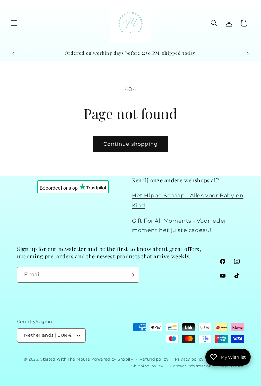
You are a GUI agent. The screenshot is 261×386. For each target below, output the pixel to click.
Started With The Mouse (65, 359)
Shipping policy (147, 366)
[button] (14, 23)
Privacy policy (189, 359)
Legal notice (231, 366)
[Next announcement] (247, 53)
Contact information (191, 366)
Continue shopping (130, 144)
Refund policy (154, 359)
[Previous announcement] (13, 53)
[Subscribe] (131, 275)
